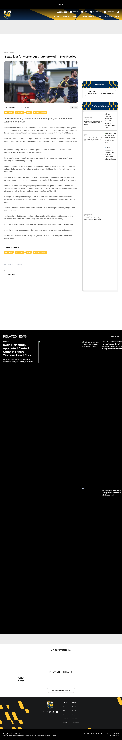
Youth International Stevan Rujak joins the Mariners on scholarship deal (92, 219)
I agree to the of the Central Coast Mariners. (24, 267)
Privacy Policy (19, 267)
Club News (8, 112)
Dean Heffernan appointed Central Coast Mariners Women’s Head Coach (93, 122)
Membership (76, 707)
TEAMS (64, 16)
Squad (65, 722)
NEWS (56, 16)
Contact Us (75, 722)
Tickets (74, 711)
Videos (75, 16)
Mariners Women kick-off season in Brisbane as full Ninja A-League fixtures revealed (93, 139)
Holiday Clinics (112, 16)
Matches (65, 715)
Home (6, 52)
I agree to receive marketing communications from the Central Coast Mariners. (30, 269)
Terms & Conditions (17, 734)
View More (115, 336)
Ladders (65, 718)
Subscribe (11, 274)
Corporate (87, 16)
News (12, 52)
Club (99, 16)
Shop (73, 715)
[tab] (92, 93)
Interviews (19, 112)
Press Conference (40, 112)
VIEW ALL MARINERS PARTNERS (61, 690)
